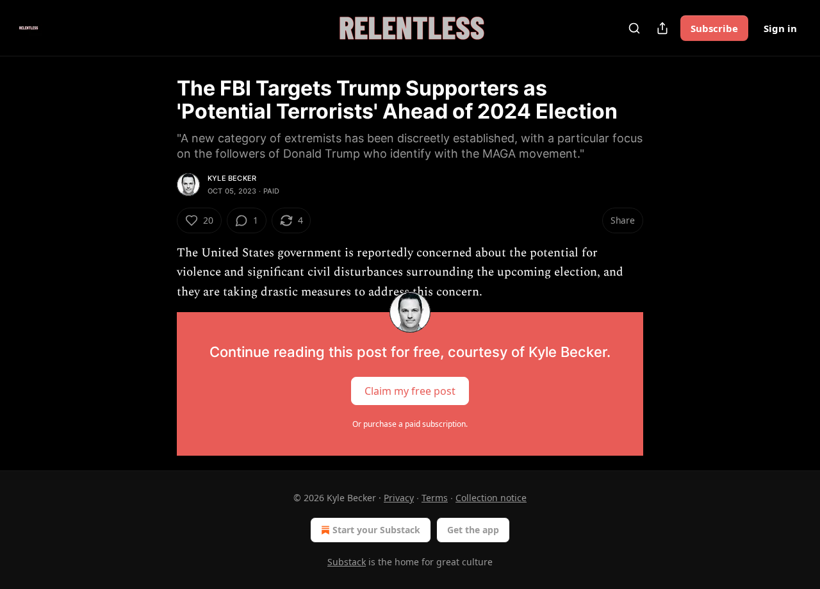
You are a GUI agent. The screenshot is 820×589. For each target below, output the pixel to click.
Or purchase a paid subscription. (410, 424)
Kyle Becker (232, 178)
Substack (346, 562)
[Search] (634, 28)
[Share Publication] (662, 28)
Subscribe (714, 28)
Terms (435, 498)
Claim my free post (410, 391)
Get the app (473, 530)
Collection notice (491, 498)
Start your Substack (376, 530)
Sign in (780, 28)
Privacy (399, 498)
